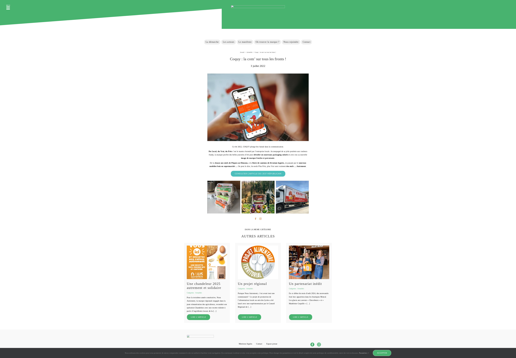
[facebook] (256, 219)
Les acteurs (228, 42)
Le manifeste (245, 42)
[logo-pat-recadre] (258, 246)
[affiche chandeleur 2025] (207, 246)
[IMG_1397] (309, 246)
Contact (306, 42)
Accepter (382, 353)
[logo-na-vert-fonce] (258, 6)
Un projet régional (252, 284)
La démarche (212, 42)
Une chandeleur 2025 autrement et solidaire (204, 286)
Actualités (198, 293)
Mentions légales (245, 344)
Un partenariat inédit (305, 284)
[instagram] (260, 219)
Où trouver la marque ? (267, 42)
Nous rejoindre (291, 42)
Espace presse (271, 344)
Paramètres (363, 353)
